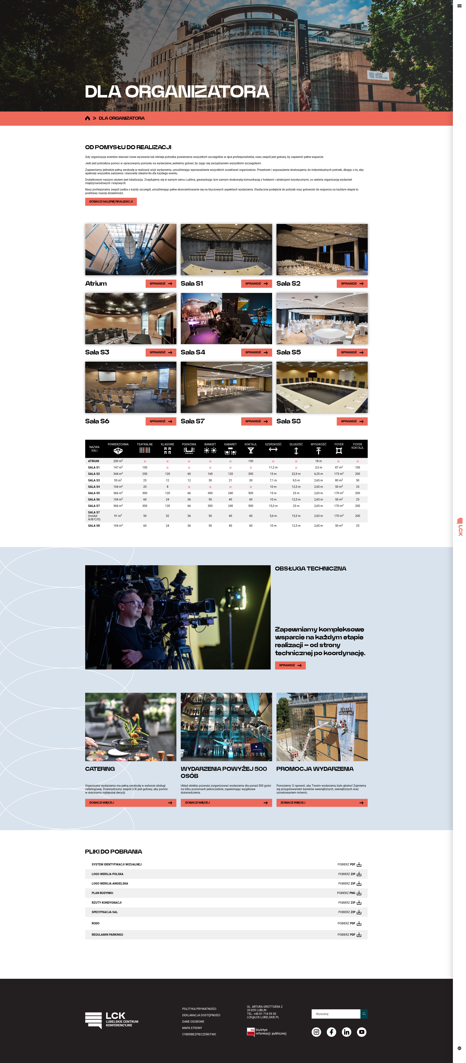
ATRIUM (93, 461)
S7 (94, 506)
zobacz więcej (101, 802)
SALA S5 (94, 493)
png (352, 893)
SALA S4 (94, 486)
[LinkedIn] (346, 1032)
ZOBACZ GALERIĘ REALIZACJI (111, 201)
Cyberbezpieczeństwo (199, 1034)
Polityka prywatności (199, 1009)
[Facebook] (331, 1032)
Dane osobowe (193, 1021)
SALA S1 (94, 467)
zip (353, 874)
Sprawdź (157, 283)
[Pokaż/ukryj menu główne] (459, 6)
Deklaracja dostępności (201, 1015)
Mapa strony (192, 1028)
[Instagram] (316, 1032)
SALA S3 (94, 480)
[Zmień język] (459, 1048)
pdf (352, 864)
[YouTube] (361, 1032)
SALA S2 (94, 474)
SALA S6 (94, 499)
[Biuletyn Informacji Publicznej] (275, 1032)
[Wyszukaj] (364, 1014)
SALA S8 (94, 525)
